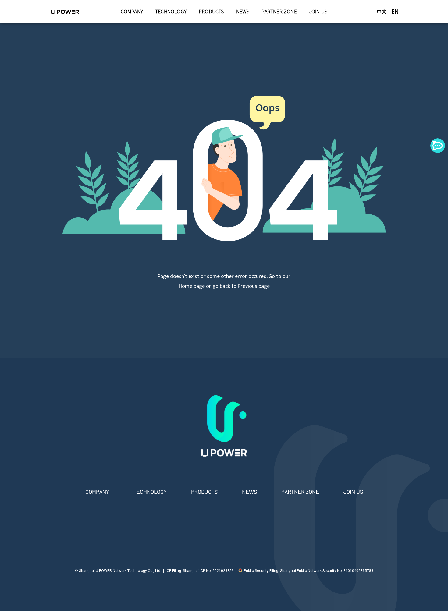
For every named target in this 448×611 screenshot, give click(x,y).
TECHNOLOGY (171, 11)
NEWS (243, 11)
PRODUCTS (211, 11)
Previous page (254, 286)
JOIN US (318, 11)
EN (395, 11)
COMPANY (132, 11)
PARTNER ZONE (279, 11)
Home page (192, 286)
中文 (381, 11)
